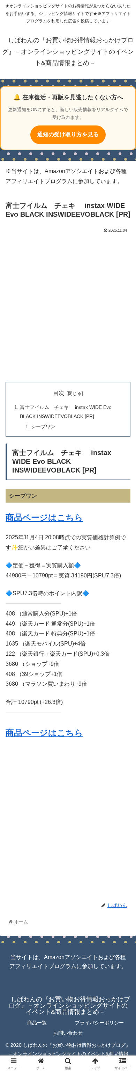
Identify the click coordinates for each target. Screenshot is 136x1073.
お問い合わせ (68, 1033)
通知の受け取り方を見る (68, 134)
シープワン (43, 426)
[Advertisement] (68, 306)
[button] (122, 754)
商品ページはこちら (44, 517)
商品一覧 (37, 1022)
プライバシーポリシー (99, 1022)
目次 (58, 393)
